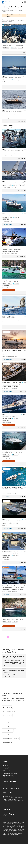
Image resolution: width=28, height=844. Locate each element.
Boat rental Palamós (8, 730)
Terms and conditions (7, 770)
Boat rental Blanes (7, 715)
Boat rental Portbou (7, 742)
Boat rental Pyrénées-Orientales (11, 738)
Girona (20, 10)
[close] (24, 15)
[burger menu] (22, 2)
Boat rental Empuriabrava (9, 727)
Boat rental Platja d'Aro (8, 723)
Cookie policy (6, 768)
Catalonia (16, 10)
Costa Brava (4, 11)
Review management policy (9, 776)
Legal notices (6, 772)
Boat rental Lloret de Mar (9, 711)
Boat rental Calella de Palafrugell (11, 734)
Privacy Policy (6, 767)
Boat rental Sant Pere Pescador (10, 719)
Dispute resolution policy (8, 775)
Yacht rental (4, 10)
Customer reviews (7, 784)
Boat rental (9, 10)
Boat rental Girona (7, 707)
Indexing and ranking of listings (10, 773)
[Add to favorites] (25, 58)
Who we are (5, 765)
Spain (13, 10)
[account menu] (25, 2)
